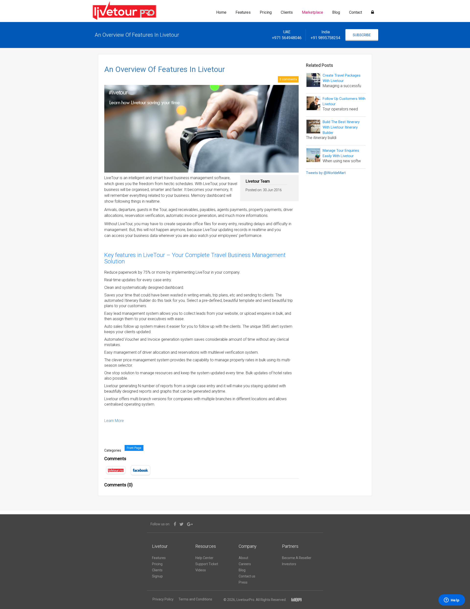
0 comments (288, 79)
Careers (245, 564)
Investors (289, 564)
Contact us (247, 576)
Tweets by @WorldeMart (326, 173)
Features (243, 12)
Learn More (114, 420)
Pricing (266, 12)
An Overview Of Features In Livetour (164, 69)
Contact (355, 12)
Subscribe (362, 35)
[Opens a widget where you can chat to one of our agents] (451, 600)
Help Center (204, 558)
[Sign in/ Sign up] (372, 12)
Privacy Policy (163, 599)
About (243, 558)
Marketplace (312, 12)
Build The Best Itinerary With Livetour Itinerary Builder (341, 127)
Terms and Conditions (195, 599)
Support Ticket (206, 564)
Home (221, 12)
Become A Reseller (296, 558)
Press (243, 582)
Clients (287, 12)
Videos (200, 570)
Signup (157, 576)
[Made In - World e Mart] (296, 599)
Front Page (134, 448)
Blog (336, 12)
